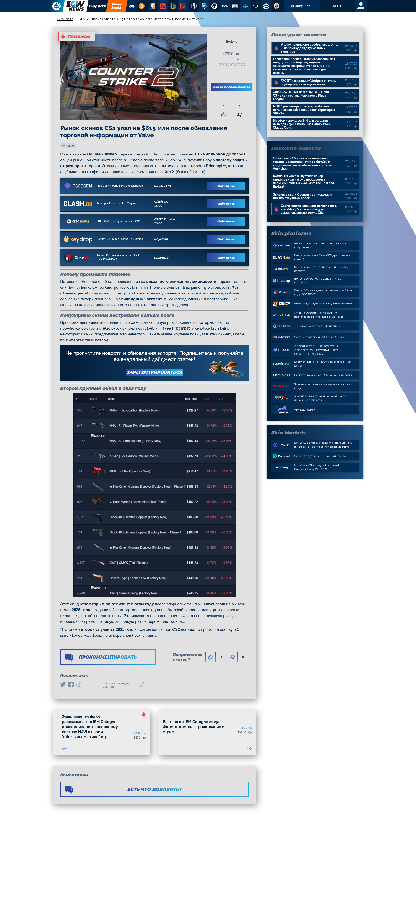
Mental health (117, 6)
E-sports (97, 6)
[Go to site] (78, 185)
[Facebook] (71, 685)
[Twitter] (63, 685)
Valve (70, 145)
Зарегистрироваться (154, 372)
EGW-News (65, 19)
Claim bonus (226, 186)
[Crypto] (141, 6)
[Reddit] (78, 685)
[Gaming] (132, 6)
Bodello (231, 41)
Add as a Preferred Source (231, 87)
